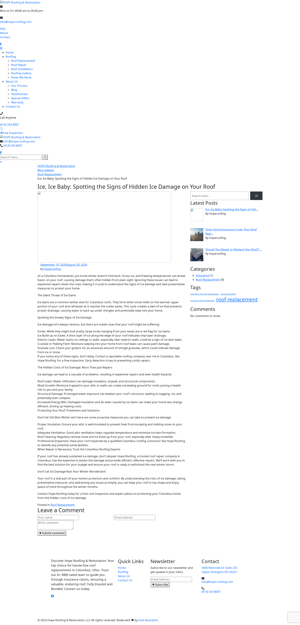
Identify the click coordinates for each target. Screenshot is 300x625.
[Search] (256, 196)
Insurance (202, 275)
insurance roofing (228, 294)
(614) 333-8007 (9, 124)
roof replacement (237, 299)
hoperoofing (52, 269)
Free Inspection (12, 133)
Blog (14, 90)
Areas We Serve (21, 77)
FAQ (2, 29)
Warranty (17, 102)
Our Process (19, 86)
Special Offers (20, 98)
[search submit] (45, 157)
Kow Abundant (148, 620)
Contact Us (13, 106)
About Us (12, 81)
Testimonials (19, 94)
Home (10, 52)
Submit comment (53, 533)
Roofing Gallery (21, 73)
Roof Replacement (23, 61)
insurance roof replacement (202, 300)
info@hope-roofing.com (16, 22)
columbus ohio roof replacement (204, 294)
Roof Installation (22, 69)
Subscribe (161, 584)
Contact (5, 37)
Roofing (11, 56)
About (4, 33)
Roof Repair (19, 65)
